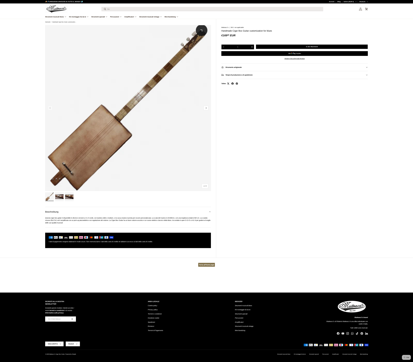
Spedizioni (151, 322)
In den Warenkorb (312, 46)
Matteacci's (225, 27)
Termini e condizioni (155, 314)
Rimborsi (151, 326)
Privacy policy (153, 310)
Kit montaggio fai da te (77, 17)
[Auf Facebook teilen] (232, 83)
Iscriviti (331, 1)
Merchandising (170, 17)
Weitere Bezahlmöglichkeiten (294, 59)
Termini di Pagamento (155, 330)
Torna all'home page (206, 265)
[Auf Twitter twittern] (228, 83)
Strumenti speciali (98, 17)
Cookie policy (152, 305)
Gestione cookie (153, 318)
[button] (366, 9)
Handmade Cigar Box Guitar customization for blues (64, 22)
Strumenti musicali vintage (149, 17)
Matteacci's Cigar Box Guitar (57, 354)
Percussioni (114, 17)
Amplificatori (129, 17)
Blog (339, 1)
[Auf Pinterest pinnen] (237, 83)
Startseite (47, 22)
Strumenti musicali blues (54, 17)
